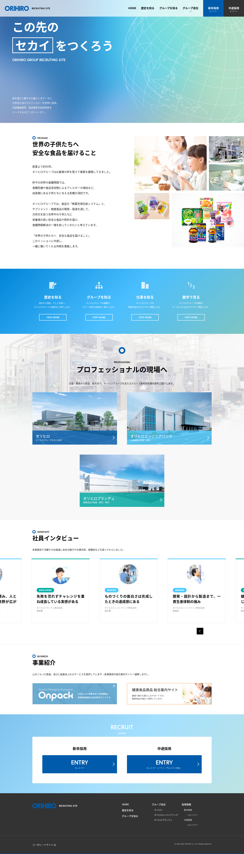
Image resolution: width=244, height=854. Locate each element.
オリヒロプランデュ (163, 819)
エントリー (193, 814)
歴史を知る (147, 8)
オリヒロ (158, 809)
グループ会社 (190, 8)
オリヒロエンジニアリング (166, 814)
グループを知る (168, 8)
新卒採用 (213, 9)
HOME (132, 8)
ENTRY (79, 764)
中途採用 (234, 9)
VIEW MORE (52, 317)
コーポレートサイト (42, 844)
